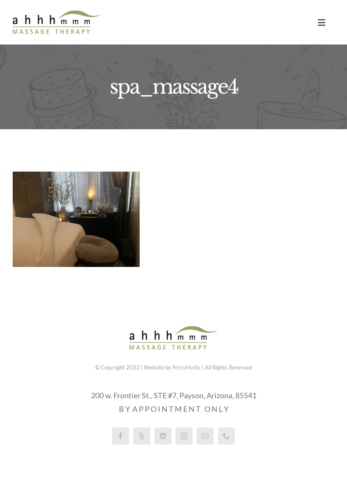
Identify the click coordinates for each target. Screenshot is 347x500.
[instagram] (184, 436)
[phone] (226, 436)
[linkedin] (162, 436)
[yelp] (141, 436)
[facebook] (120, 436)
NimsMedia (187, 367)
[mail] (205, 436)
